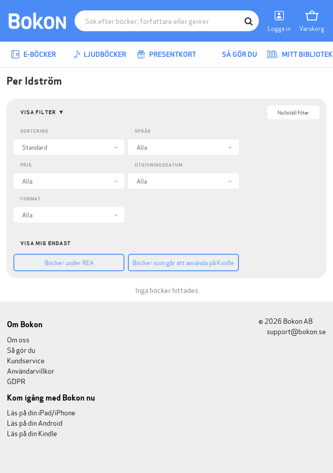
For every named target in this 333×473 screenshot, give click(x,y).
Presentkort (172, 54)
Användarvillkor (30, 370)
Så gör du (239, 54)
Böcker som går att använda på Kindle (183, 262)
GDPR (16, 381)
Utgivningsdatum (159, 165)
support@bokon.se (295, 331)
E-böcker (39, 54)
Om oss (18, 339)
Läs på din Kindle (32, 433)
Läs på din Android (34, 422)
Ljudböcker (104, 54)
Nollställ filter (293, 112)
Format (30, 199)
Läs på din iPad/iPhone (41, 412)
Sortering (34, 131)
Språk (143, 131)
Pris (26, 165)
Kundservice (26, 360)
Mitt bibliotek (307, 54)
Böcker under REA (69, 262)
